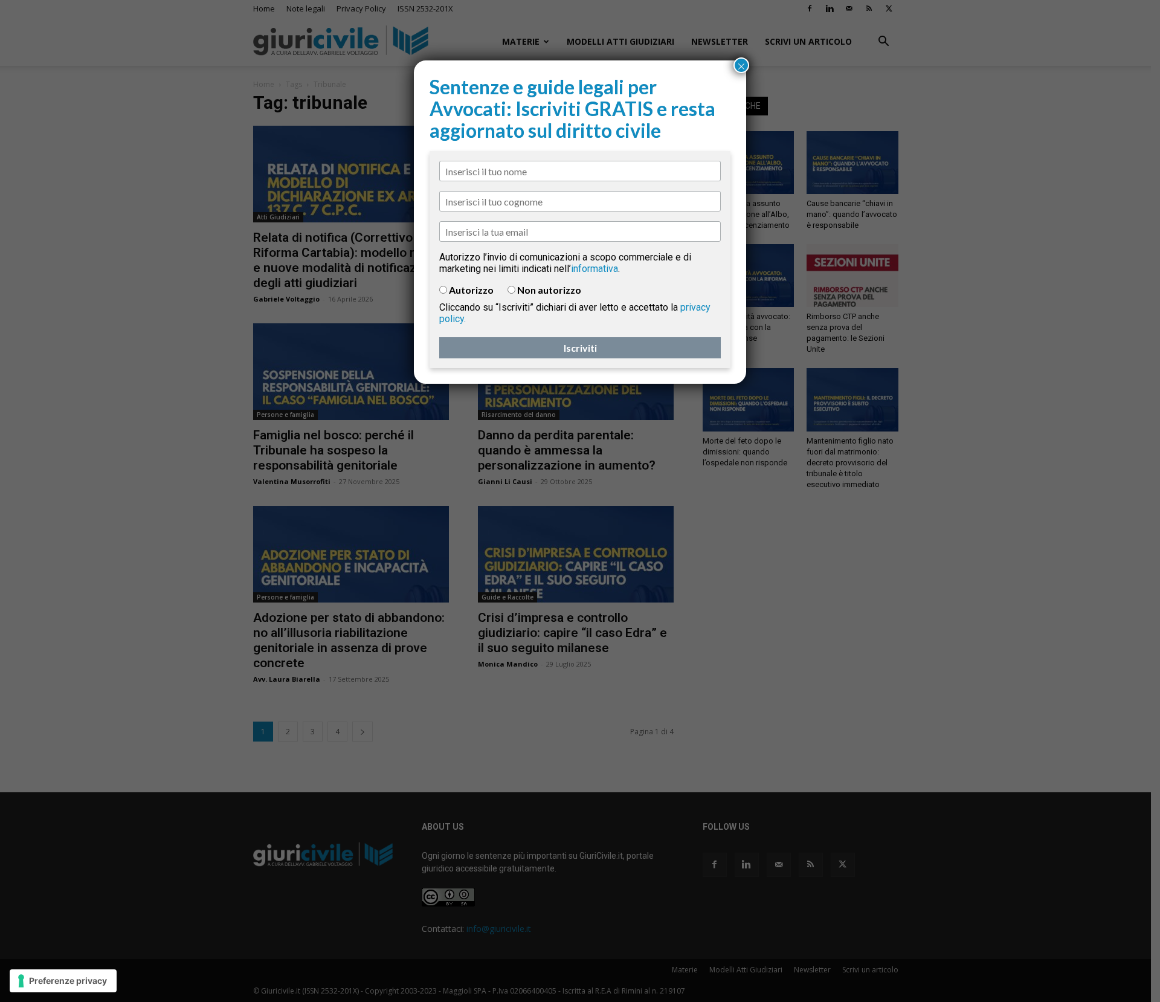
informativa (594, 268)
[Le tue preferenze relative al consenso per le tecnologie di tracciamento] (63, 980)
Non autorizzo (549, 290)
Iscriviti (580, 348)
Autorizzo (471, 290)
